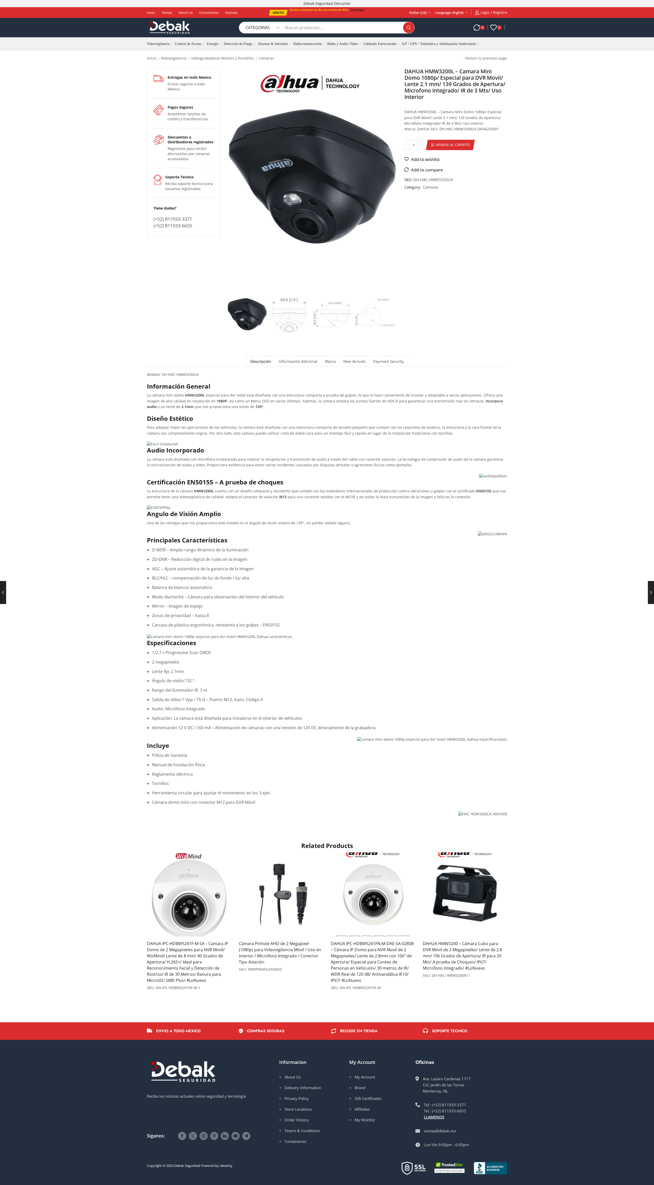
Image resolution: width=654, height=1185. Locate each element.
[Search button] (408, 27)
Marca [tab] (330, 361)
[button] (278, 13)
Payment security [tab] (388, 361)
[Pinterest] (214, 1136)
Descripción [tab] (260, 361)
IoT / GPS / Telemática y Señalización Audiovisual (439, 44)
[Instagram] (204, 1136)
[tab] (260, 361)
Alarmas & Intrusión (273, 44)
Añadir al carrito (453, 144)
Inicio (151, 12)
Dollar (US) (418, 12)
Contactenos (209, 12)
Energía (212, 44)
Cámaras (266, 58)
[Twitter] (193, 1136)
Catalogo (357, 9)
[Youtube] (235, 1136)
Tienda (167, 12)
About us (186, 12)
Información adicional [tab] (298, 361)
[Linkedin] (225, 1136)
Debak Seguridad (187, 1165)
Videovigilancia (158, 44)
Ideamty (226, 1165)
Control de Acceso (188, 44)
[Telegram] (246, 1136)
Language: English (449, 12)
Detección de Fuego (238, 44)
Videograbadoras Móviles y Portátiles (222, 58)
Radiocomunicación (307, 44)
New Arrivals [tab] (354, 361)
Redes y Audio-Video (342, 44)
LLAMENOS (434, 1117)
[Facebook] (182, 1136)
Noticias (231, 12)
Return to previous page (486, 58)
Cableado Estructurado (380, 44)
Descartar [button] (342, 3)
